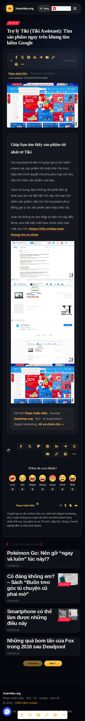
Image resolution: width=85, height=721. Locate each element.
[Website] (61, 505)
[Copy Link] (53, 57)
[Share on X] (22, 57)
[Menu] (76, 8)
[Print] (16, 64)
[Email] (47, 57)
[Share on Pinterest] (28, 57)
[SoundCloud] (76, 505)
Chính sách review (26, 703)
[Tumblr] (65, 505)
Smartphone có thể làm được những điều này (29, 617)
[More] (22, 64)
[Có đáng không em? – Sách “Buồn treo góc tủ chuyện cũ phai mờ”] (68, 579)
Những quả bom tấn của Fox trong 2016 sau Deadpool (40, 644)
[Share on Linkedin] (35, 57)
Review (13, 23)
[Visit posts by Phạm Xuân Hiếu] (10, 505)
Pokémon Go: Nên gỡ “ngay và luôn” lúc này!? (40, 556)
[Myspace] (70, 505)
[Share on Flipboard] (38, 446)
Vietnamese (62, 8)
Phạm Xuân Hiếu (17, 73)
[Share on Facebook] (16, 57)
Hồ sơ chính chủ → (51, 424)
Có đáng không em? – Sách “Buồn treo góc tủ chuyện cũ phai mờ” (31, 585)
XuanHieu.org (23, 419)
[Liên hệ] (7, 711)
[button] (53, 663)
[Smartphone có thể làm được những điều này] (68, 614)
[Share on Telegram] (41, 57)
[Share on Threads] (74, 446)
